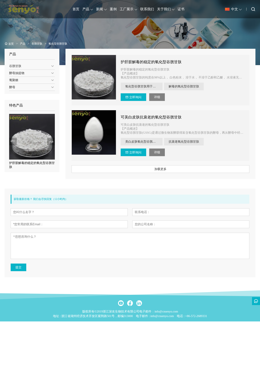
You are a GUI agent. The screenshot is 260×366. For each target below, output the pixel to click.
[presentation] (13, 141)
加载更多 (160, 169)
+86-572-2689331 (196, 316)
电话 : (181, 316)
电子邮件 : (143, 316)
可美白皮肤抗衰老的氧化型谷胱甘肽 (151, 117)
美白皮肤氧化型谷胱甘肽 (142, 141)
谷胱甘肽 (15, 66)
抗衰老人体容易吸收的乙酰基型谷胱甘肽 (33, 165)
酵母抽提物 (16, 73)
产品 (85, 9)
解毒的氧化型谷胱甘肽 (184, 86)
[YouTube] (121, 303)
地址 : (57, 316)
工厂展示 (126, 9)
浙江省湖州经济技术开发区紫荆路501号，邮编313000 (97, 316)
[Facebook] (130, 303)
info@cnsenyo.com (162, 316)
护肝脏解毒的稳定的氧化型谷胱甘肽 (151, 62)
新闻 (99, 9)
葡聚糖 (13, 80)
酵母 (12, 87)
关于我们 (164, 9)
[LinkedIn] (139, 303)
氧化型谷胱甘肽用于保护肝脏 (144, 86)
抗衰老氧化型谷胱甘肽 (184, 141)
